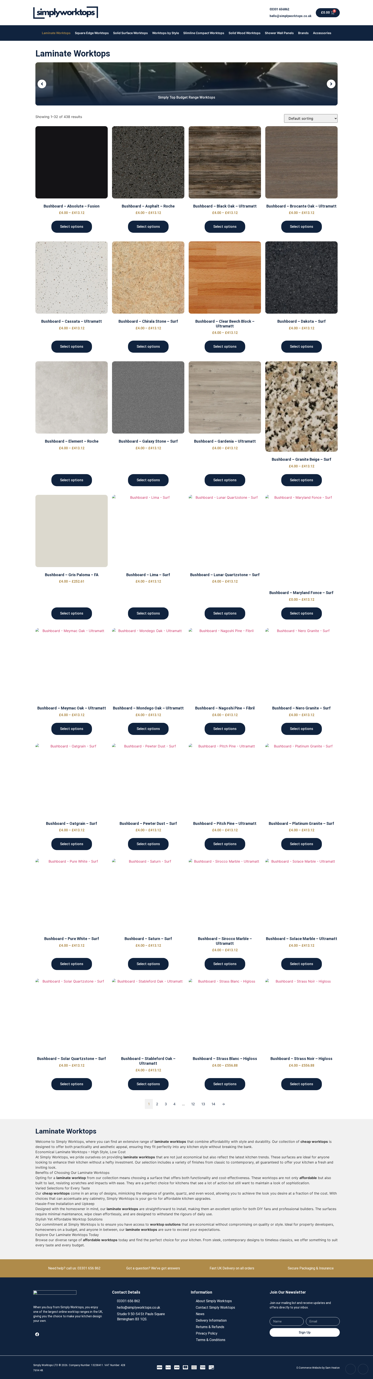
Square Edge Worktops (92, 33)
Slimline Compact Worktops (203, 33)
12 (193, 1104)
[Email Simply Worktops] (363, 1369)
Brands (303, 33)
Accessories (322, 33)
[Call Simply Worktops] (350, 1369)
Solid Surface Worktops (130, 33)
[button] (42, 84)
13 (203, 1104)
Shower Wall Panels (279, 33)
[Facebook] (37, 1334)
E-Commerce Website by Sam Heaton (318, 1367)
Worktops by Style (165, 33)
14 (213, 1104)
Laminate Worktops (56, 33)
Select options (71, 227)
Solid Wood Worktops (245, 33)
